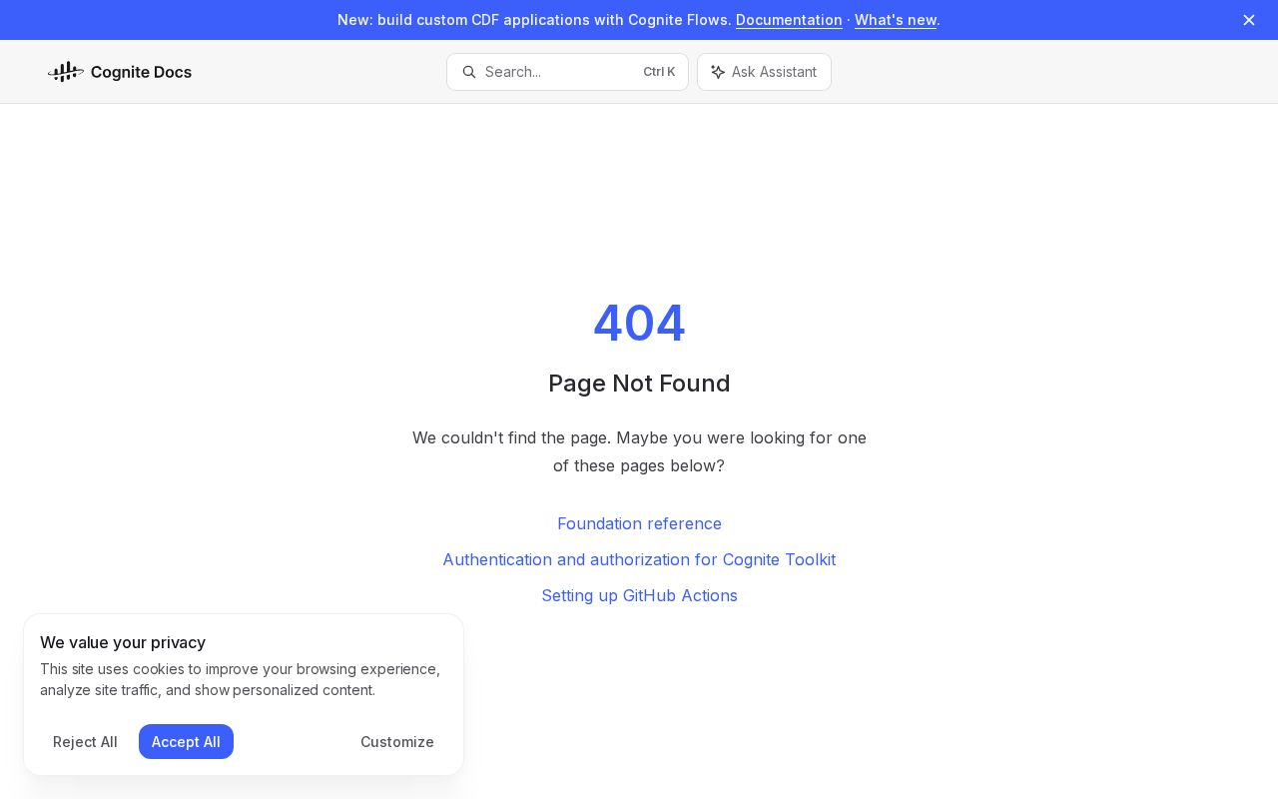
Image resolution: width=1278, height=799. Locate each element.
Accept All (186, 741)
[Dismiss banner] (1249, 20)
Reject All (85, 741)
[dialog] (243, 695)
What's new (896, 19)
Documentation (789, 19)
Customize (397, 741)
